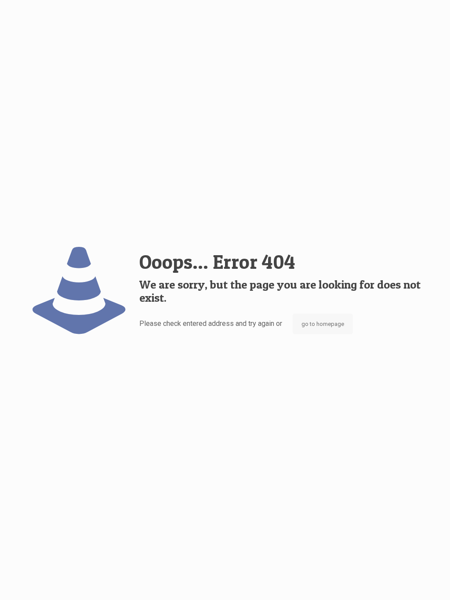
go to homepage (322, 324)
